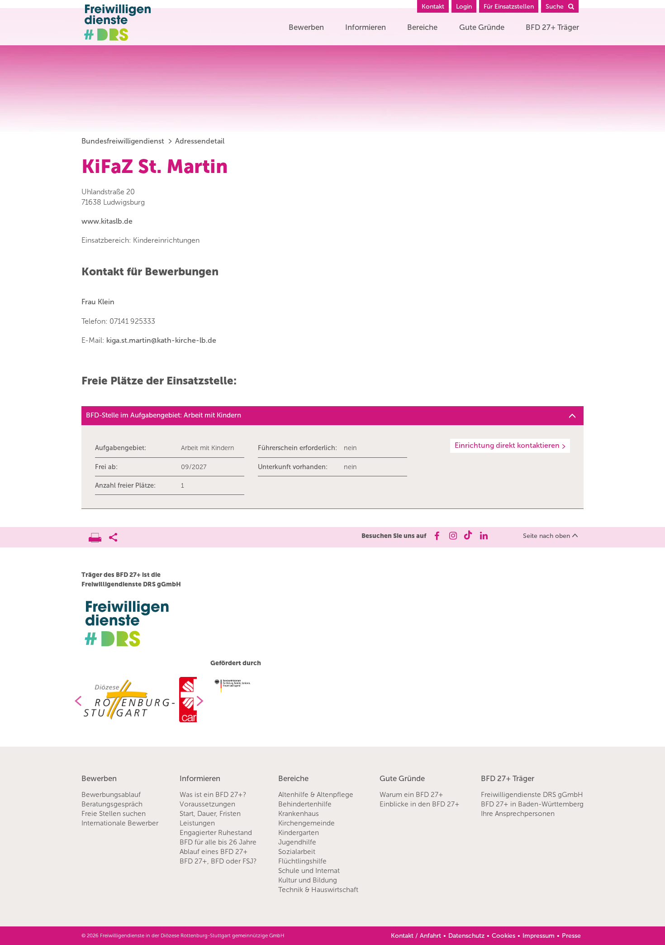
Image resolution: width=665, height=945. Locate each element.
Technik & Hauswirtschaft (318, 890)
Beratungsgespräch (111, 804)
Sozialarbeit (296, 852)
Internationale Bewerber (119, 823)
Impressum (538, 936)
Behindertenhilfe (305, 804)
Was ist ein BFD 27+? (213, 795)
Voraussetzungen (207, 804)
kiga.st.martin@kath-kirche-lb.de (161, 340)
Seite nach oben (546, 536)
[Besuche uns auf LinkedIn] (483, 535)
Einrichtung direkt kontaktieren (507, 445)
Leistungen (197, 823)
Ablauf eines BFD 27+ (214, 852)
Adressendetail (199, 141)
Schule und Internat (309, 871)
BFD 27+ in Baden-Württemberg (532, 804)
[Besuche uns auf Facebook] (436, 535)
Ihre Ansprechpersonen (518, 814)
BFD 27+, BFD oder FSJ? (218, 861)
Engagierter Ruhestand (216, 833)
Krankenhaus (298, 814)
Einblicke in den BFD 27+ (420, 804)
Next (203, 701)
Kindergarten (298, 833)
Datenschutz (466, 936)
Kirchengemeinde (306, 823)
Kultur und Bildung (307, 880)
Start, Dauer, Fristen (210, 814)
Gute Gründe (481, 27)
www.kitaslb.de (107, 221)
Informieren (365, 27)
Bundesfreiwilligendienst (122, 141)
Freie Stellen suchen (113, 814)
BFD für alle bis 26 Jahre (218, 842)
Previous (74, 701)
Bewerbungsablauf (111, 795)
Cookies (503, 936)
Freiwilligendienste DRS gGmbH (532, 795)
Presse (571, 936)
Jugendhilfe (297, 842)
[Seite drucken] (99, 535)
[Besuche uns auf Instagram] (452, 535)
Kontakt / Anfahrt (416, 936)
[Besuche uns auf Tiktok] (468, 535)
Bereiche (422, 27)
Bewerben (306, 27)
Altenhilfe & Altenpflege (315, 795)
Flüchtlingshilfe (302, 861)
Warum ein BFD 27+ (411, 795)
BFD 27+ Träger (552, 27)
